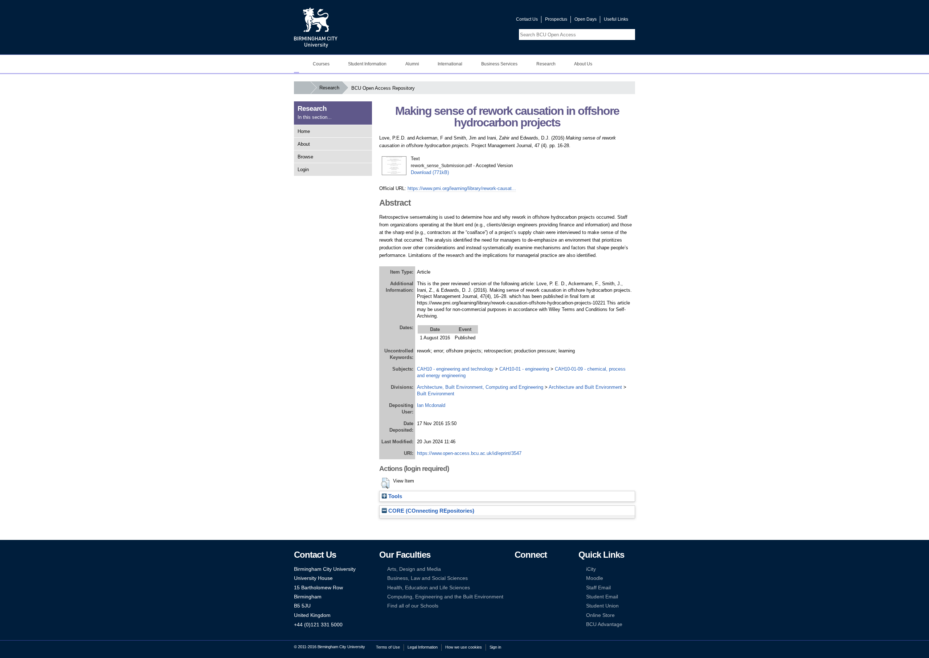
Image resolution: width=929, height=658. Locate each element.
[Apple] (518, 597)
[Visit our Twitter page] (484, 21)
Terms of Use (388, 647)
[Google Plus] (540, 578)
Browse (305, 157)
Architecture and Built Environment (585, 387)
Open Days (585, 19)
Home (304, 131)
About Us (583, 64)
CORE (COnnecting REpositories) (430, 511)
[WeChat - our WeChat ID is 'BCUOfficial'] (528, 588)
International (450, 64)
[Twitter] (528, 569)
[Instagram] (528, 578)
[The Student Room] (540, 588)
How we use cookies (463, 647)
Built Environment (435, 393)
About (304, 144)
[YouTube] (540, 569)
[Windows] (540, 597)
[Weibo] (518, 588)
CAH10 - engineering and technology (455, 369)
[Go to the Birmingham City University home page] (315, 27)
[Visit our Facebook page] (475, 21)
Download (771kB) (430, 172)
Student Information (367, 64)
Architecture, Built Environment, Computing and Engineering (480, 387)
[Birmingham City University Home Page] (296, 64)
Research (546, 64)
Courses (321, 64)
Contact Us (527, 19)
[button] (385, 483)
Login (303, 169)
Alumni (412, 64)
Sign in (495, 647)
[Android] (528, 597)
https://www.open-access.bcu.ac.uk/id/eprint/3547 (469, 453)
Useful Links (616, 19)
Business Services (499, 64)
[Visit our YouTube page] (493, 21)
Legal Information (423, 647)
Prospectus (556, 19)
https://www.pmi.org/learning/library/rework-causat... (462, 188)
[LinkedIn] (518, 578)
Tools (394, 496)
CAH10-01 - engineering (524, 369)
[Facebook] (518, 569)
